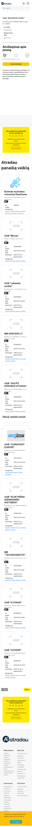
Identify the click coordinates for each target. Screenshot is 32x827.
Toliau (27, 689)
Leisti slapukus (16, 822)
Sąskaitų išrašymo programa (20, 791)
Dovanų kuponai (22, 795)
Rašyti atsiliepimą (16, 64)
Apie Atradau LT (22, 753)
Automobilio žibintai (11, 472)
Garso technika (10, 211)
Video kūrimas (22, 786)
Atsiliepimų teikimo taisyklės (7, 802)
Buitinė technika (10, 359)
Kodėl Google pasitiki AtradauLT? (21, 771)
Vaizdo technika (20, 211)
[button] (28, 3)
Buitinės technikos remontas (14, 213)
